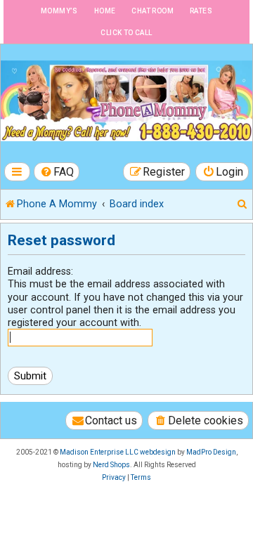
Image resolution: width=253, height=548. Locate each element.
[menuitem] (57, 171)
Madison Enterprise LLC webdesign (118, 452)
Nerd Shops (111, 465)
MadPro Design (211, 452)
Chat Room (152, 11)
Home (105, 11)
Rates (201, 11)
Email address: (40, 271)
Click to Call (126, 33)
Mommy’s (59, 11)
